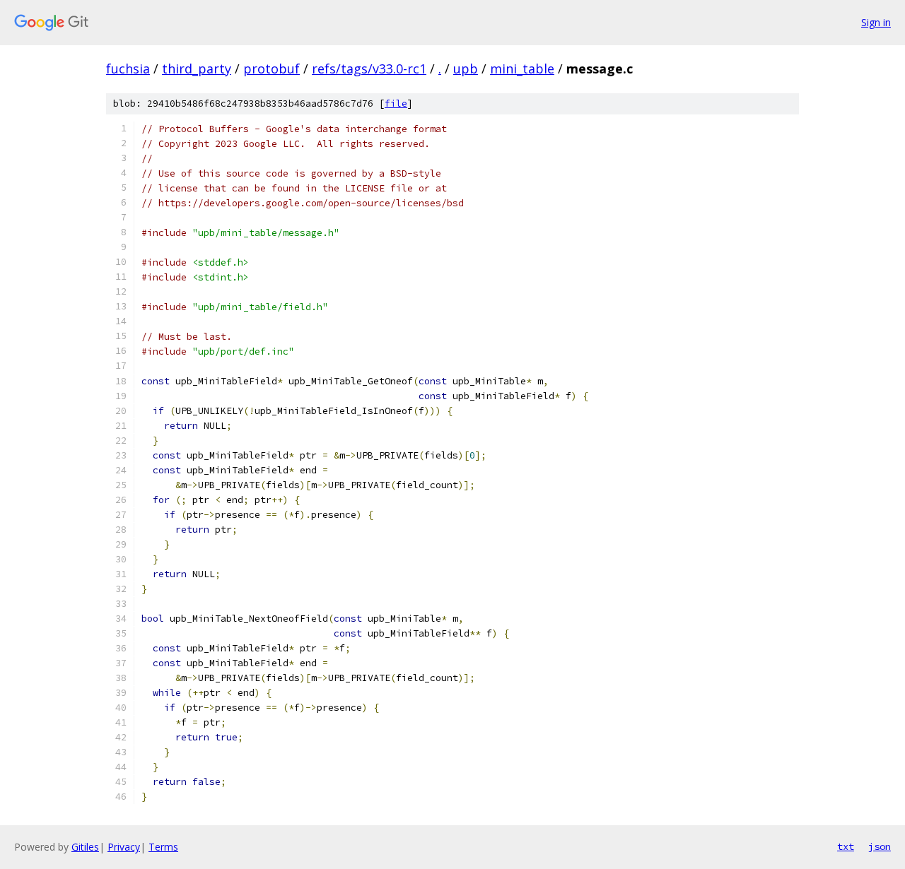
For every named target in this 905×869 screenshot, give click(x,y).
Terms (163, 846)
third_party (196, 68)
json (879, 846)
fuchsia (128, 68)
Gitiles (85, 846)
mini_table (522, 68)
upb (465, 68)
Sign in (876, 22)
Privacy (123, 846)
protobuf (271, 68)
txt (845, 846)
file (396, 103)
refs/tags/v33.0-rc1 (369, 68)
